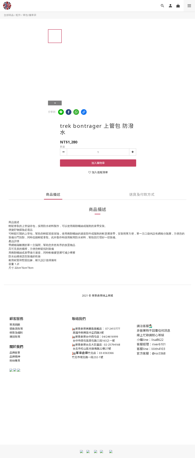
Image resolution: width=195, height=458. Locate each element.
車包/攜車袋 (29, 15)
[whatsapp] (76, 112)
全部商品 (9, 15)
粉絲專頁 (15, 360)
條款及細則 (16, 332)
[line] (61, 112)
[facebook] (68, 112)
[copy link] (84, 112)
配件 (18, 15)
